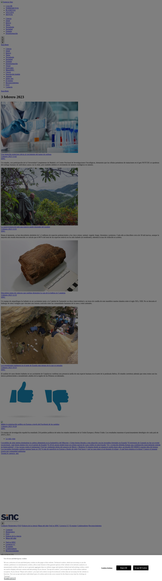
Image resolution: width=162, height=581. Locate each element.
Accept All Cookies (140, 568)
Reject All (123, 568)
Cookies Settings (106, 568)
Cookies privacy (9, 578)
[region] (81, 568)
